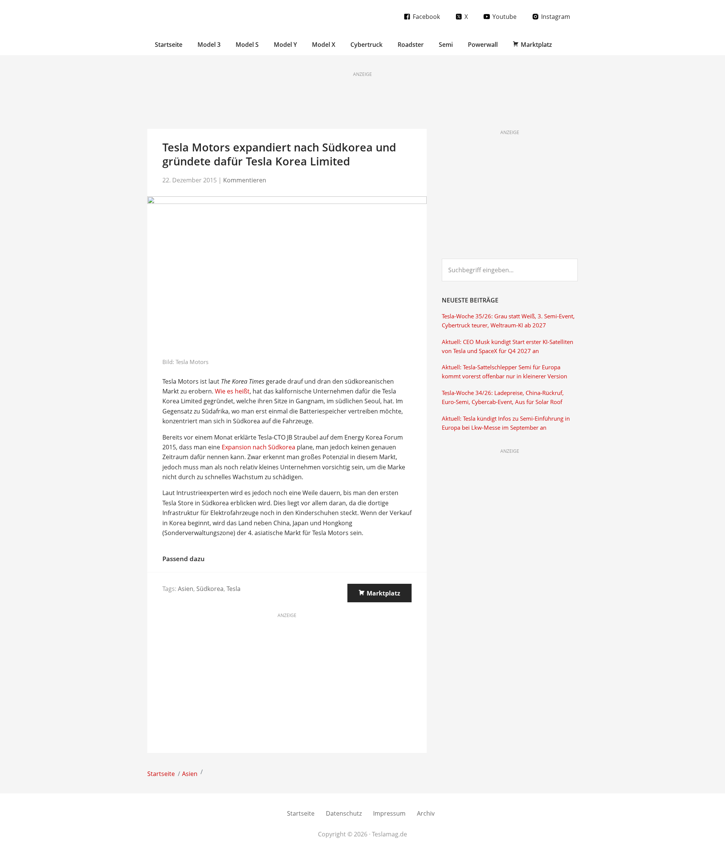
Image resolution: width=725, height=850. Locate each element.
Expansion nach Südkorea (258, 447)
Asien (185, 589)
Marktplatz (383, 593)
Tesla (234, 589)
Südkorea (210, 589)
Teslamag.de (191, 16)
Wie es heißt (232, 391)
